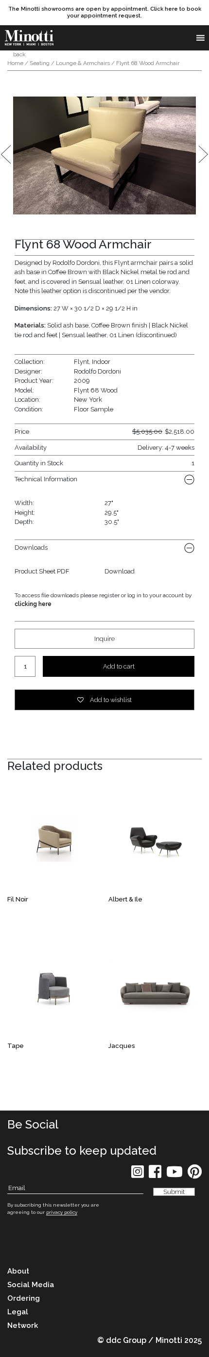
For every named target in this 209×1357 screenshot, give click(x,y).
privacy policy (61, 1212)
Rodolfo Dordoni (97, 371)
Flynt (81, 361)
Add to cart (119, 666)
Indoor (101, 361)
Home (15, 63)
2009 (82, 380)
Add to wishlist (110, 699)
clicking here (33, 604)
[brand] (29, 38)
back (19, 54)
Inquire (104, 638)
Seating (40, 63)
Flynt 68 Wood (96, 390)
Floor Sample (93, 409)
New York (88, 399)
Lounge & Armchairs (83, 63)
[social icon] (137, 1174)
